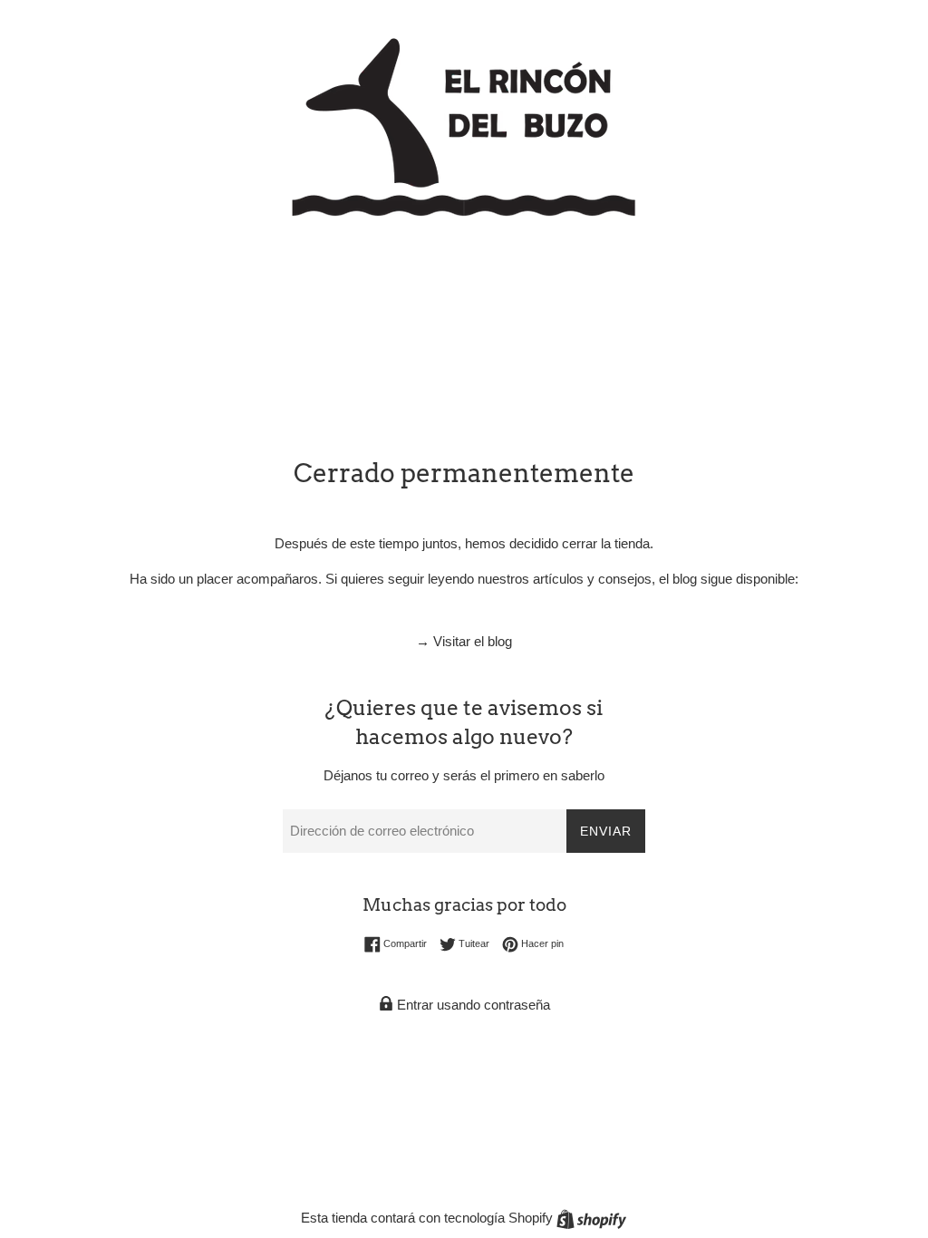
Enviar (606, 831)
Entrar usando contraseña (471, 1004)
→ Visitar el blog (464, 641)
